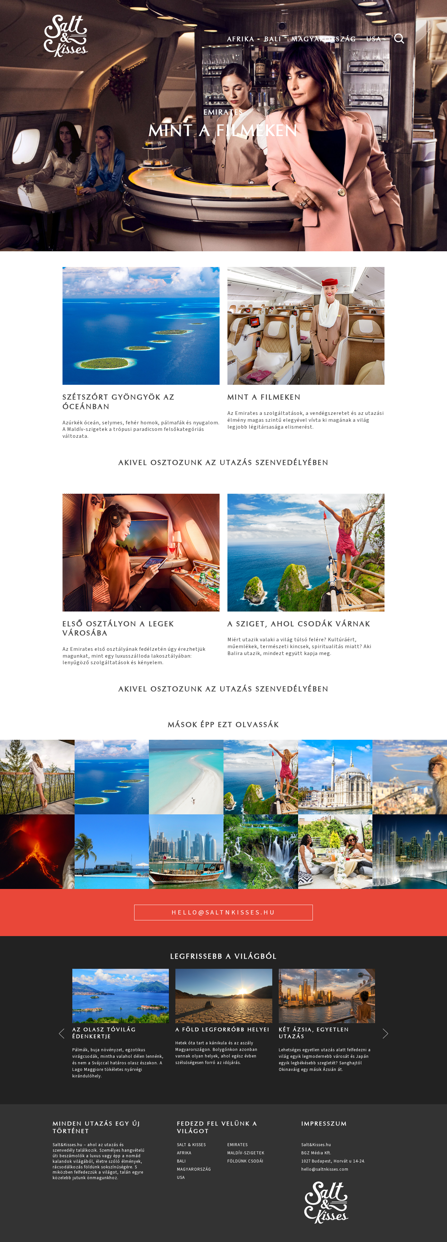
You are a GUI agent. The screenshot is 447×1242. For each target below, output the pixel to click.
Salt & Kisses (191, 1145)
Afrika (241, 39)
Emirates (237, 1145)
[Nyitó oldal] (65, 36)
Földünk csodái (245, 1161)
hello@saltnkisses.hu (223, 912)
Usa (374, 39)
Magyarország (324, 39)
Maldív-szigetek (245, 1153)
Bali (273, 39)
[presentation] (61, 1033)
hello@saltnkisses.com (325, 1169)
